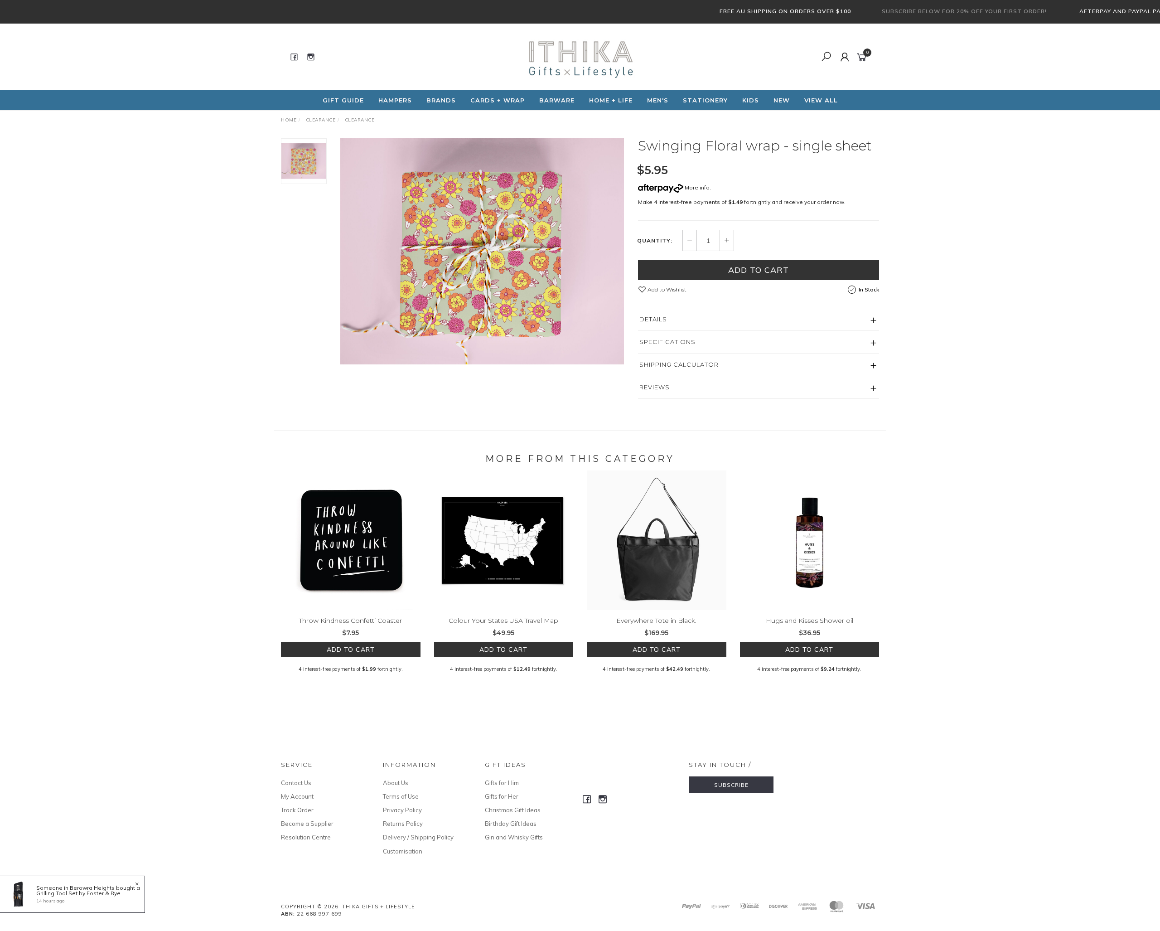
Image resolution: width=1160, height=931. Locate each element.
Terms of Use (401, 796)
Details (653, 319)
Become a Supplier (307, 823)
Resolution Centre (306, 837)
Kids (750, 100)
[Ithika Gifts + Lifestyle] (579, 56)
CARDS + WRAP (497, 100)
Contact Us (296, 782)
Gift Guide (343, 100)
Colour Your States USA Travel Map (503, 620)
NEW (781, 100)
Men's (657, 100)
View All (821, 100)
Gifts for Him (502, 782)
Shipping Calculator (679, 364)
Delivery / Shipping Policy (418, 837)
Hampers (395, 100)
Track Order (297, 810)
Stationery (705, 100)
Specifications (667, 341)
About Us (395, 782)
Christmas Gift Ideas (513, 810)
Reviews (654, 387)
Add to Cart (758, 270)
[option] (482, 251)
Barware (557, 100)
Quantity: (654, 240)
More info (696, 187)
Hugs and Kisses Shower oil (809, 620)
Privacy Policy (402, 810)
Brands (441, 100)
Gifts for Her (501, 796)
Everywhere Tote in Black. (656, 620)
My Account (297, 796)
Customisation (402, 851)
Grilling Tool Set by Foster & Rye (78, 893)
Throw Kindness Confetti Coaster (350, 620)
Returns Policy (403, 823)
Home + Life (611, 100)
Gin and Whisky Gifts (514, 837)
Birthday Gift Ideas (510, 823)
